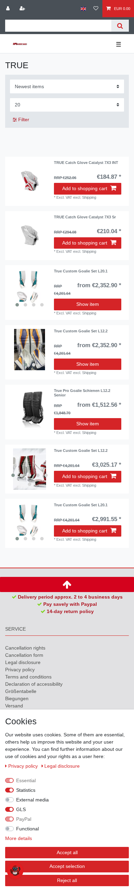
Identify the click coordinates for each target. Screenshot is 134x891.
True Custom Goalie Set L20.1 (81, 271)
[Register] (23, 8)
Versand (14, 705)
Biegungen (17, 698)
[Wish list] (96, 8)
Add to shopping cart (84, 188)
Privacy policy (20, 669)
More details (18, 838)
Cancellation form (24, 655)
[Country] (83, 8)
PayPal (23, 819)
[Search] (120, 26)
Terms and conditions (28, 677)
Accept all (67, 852)
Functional (27, 828)
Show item (87, 304)
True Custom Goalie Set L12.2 (81, 331)
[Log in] (8, 8)
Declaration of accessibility (34, 684)
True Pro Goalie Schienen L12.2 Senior (82, 392)
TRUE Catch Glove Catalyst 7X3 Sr (85, 217)
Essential (26, 780)
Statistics (25, 790)
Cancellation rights (25, 648)
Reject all (67, 880)
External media (32, 799)
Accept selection (67, 866)
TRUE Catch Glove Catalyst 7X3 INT (86, 162)
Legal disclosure (23, 662)
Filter (23, 119)
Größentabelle (20, 691)
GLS (21, 809)
